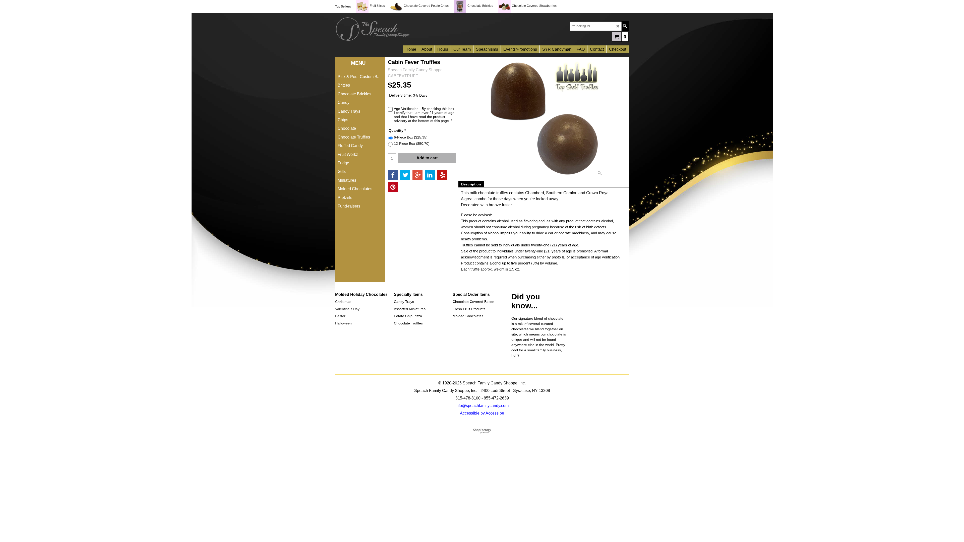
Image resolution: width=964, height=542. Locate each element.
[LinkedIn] (430, 175)
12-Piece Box (412, 144)
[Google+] (417, 175)
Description (471, 184)
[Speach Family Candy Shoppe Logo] (408, 29)
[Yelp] (442, 175)
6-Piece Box (411, 137)
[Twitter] (405, 175)
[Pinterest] (393, 187)
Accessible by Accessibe (482, 413)
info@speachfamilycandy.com (482, 405)
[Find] (625, 26)
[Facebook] (393, 175)
